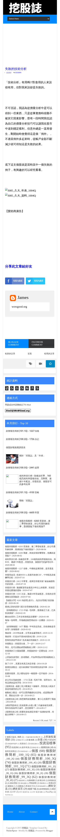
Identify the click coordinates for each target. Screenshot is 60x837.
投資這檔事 (18, 72)
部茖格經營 (42, 786)
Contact (33, 812)
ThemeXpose (11, 830)
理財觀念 (43, 783)
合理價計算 (20, 740)
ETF (14, 792)
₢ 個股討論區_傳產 (13, 737)
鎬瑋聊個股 (44, 789)
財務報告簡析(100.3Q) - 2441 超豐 (22, 467)
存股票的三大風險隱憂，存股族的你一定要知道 (26, 651)
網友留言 (18, 788)
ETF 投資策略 (37, 792)
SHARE (18, 280)
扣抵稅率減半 (12, 743)
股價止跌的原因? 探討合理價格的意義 (21, 607)
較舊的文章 (49, 353)
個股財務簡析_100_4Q (24, 762)
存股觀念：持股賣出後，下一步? (19, 643)
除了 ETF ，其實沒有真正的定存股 (20, 663)
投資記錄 (33, 743)
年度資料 (52, 740)
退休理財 (13, 783)
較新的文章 (10, 353)
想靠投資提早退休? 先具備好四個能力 (21, 640)
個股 (35, 750)
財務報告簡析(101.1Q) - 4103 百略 (22, 492)
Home (10, 812)
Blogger (49, 830)
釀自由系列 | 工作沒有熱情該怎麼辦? (21, 617)
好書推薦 (30, 740)
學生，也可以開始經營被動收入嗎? (20, 647)
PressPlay (49, 792)
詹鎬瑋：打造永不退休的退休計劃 (20, 636)
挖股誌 (25, 828)
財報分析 (41, 780)
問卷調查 (33, 783)
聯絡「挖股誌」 (26, 500)
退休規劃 (23, 783)
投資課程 (15, 747)
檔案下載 (32, 789)
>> (55, 720)
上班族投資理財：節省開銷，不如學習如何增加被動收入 (30, 657)
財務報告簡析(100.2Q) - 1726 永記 (22, 439)
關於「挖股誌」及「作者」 (32, 455)
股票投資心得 (47, 747)
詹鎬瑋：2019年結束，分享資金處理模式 (23, 633)
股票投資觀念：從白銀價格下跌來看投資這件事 (26, 667)
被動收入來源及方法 (26, 786)
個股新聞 (21, 780)
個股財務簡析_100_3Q (38, 758)
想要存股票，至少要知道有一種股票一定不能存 (26, 673)
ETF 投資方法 (24, 792)
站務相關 (31, 780)
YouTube (8, 795)
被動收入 (11, 786)
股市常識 (25, 747)
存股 (40, 739)
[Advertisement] (29, 44)
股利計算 (35, 747)
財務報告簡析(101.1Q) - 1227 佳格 (22, 431)
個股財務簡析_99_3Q (30, 775)
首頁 (30, 353)
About (22, 812)
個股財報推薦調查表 (15, 447)
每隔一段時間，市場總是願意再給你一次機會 (25, 620)
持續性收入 (24, 751)
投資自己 (23, 744)
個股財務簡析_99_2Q (31, 773)
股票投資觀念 (11, 751)
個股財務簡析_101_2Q (43, 766)
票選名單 (52, 783)
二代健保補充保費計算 (32, 737)
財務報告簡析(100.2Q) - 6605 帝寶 (22, 512)
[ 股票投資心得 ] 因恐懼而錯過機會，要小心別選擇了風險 (30, 699)
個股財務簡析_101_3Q (22, 769)
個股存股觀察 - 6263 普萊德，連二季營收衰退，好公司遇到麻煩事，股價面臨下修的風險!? (34, 524)
